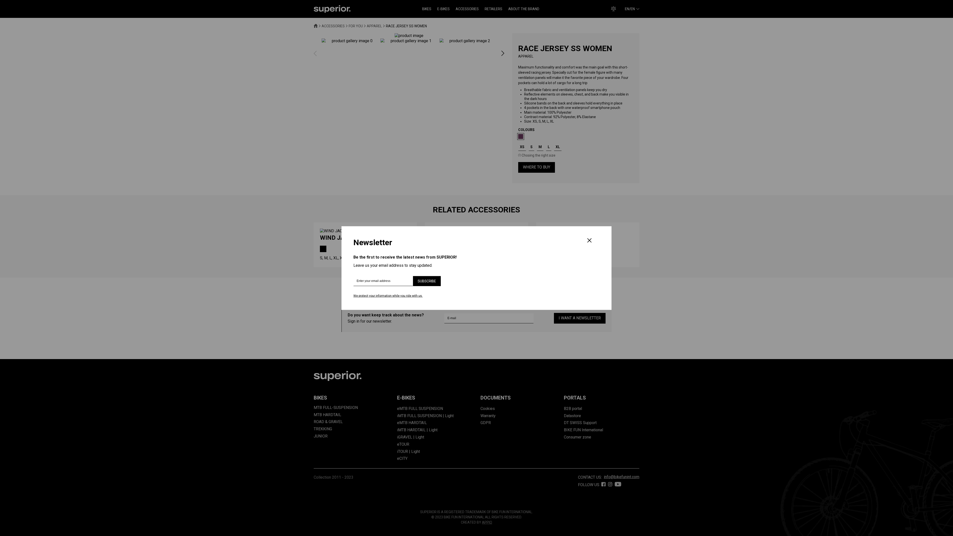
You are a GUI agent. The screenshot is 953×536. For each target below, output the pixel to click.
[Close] (589, 241)
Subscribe (427, 281)
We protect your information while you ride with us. (388, 296)
